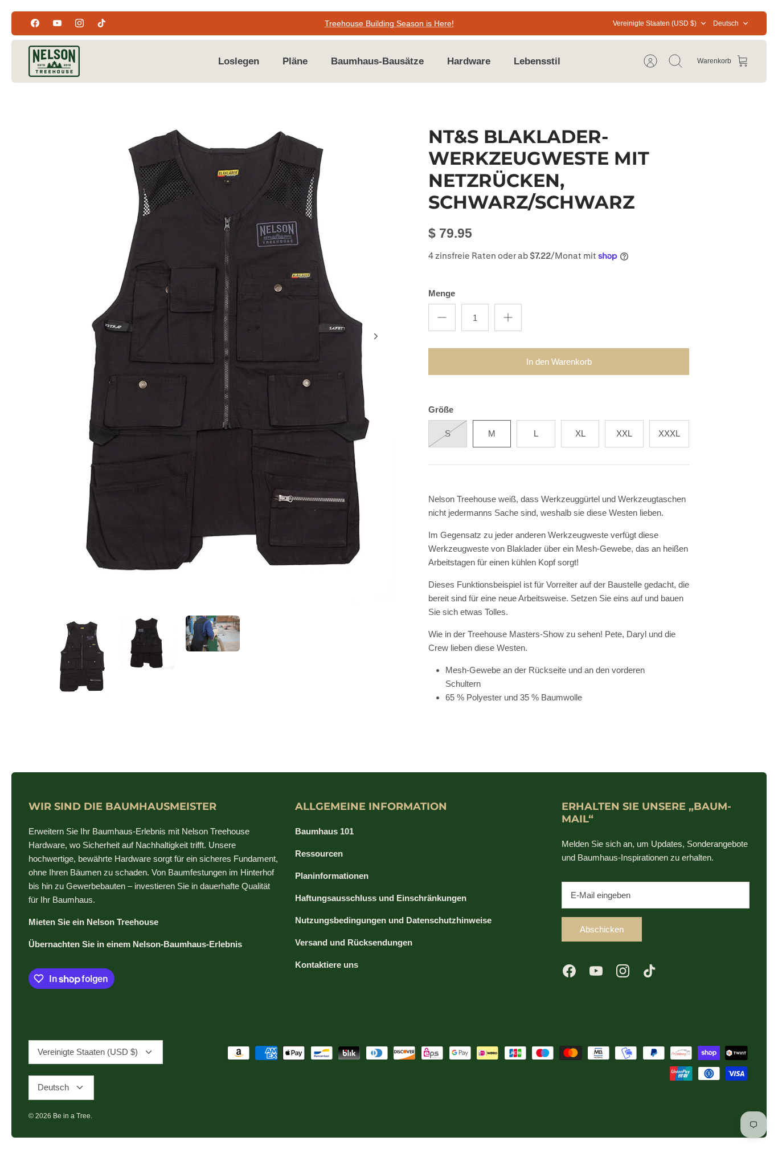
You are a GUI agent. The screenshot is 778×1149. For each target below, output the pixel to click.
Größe (440, 409)
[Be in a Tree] (54, 61)
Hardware (468, 61)
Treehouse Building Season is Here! (389, 23)
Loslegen (238, 61)
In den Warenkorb (559, 361)
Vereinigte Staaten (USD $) (655, 23)
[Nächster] (375, 336)
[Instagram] (79, 23)
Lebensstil (537, 61)
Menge (441, 293)
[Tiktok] (102, 23)
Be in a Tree (72, 1116)
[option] (225, 349)
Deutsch (726, 23)
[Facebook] (35, 23)
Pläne (295, 61)
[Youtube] (57, 23)
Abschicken (602, 929)
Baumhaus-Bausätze (377, 61)
